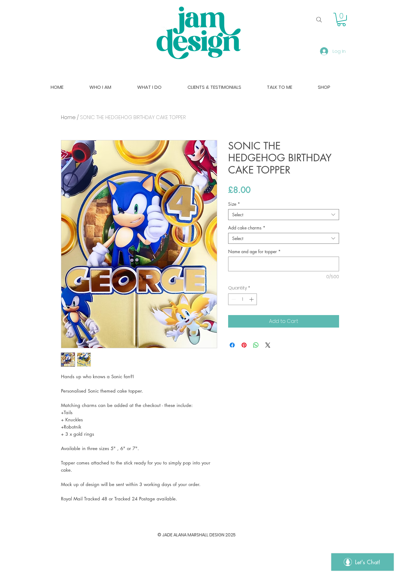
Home (68, 117)
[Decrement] (233, 299)
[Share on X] (268, 345)
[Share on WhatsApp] (256, 345)
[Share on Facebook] (232, 345)
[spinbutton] (242, 299)
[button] (341, 19)
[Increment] (252, 299)
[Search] (319, 19)
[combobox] (283, 214)
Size (234, 204)
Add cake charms (246, 227)
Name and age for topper (254, 251)
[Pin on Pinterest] (244, 345)
